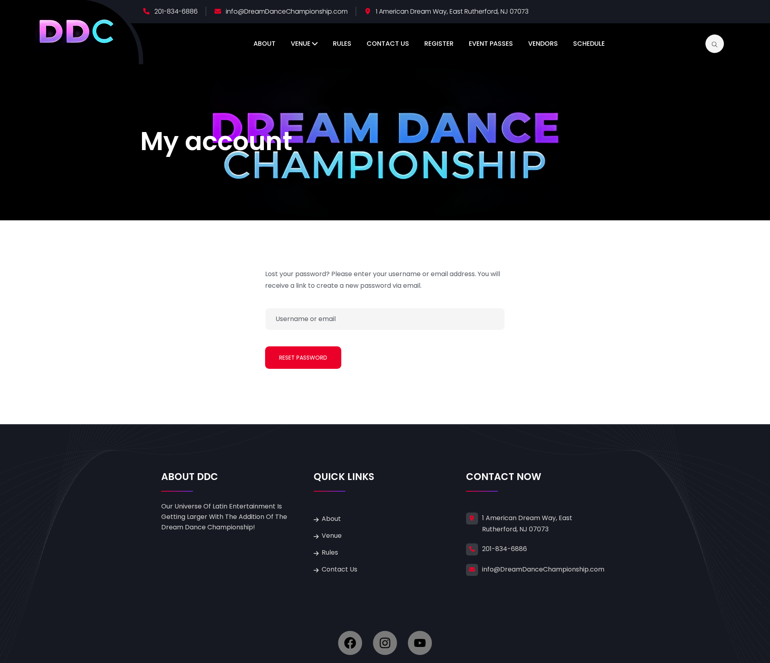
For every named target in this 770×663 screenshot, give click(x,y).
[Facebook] (350, 643)
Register (439, 43)
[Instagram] (385, 643)
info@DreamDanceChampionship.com (287, 11)
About (264, 43)
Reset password (303, 358)
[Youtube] (420, 643)
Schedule (589, 43)
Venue (300, 43)
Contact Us (388, 43)
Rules (342, 43)
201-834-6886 (176, 11)
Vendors (543, 43)
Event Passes (491, 43)
